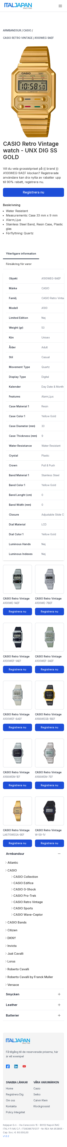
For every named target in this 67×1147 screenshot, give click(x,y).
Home (9, 1088)
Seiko (37, 1094)
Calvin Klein (41, 1100)
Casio (37, 1088)
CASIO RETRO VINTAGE (18, 37)
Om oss (10, 1100)
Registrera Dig (14, 1094)
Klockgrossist (42, 1106)
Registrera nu (33, 192)
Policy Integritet (15, 1112)
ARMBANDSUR (12, 30)
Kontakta (11, 1106)
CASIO (27, 30)
